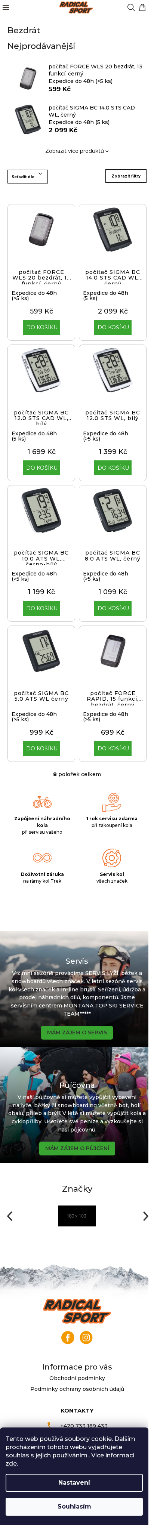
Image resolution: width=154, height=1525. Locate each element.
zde (11, 1463)
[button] (9, 1216)
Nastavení (74, 1482)
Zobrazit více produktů (74, 151)
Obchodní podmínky (77, 1378)
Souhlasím (74, 1506)
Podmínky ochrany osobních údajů (77, 1389)
